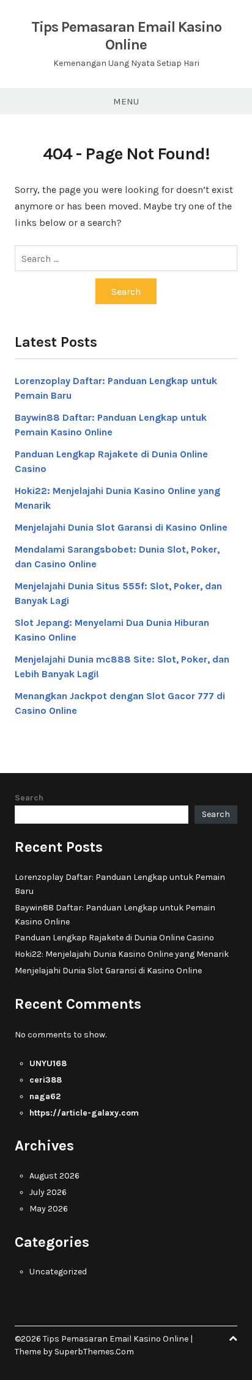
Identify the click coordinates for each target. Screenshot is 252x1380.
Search (29, 798)
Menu (126, 101)
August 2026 (54, 1176)
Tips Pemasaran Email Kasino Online (126, 35)
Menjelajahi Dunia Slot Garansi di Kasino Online (121, 527)
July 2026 (48, 1192)
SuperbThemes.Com (94, 1351)
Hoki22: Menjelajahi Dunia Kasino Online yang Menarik (122, 954)
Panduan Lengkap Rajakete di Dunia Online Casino (114, 937)
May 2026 (48, 1209)
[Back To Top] (233, 1338)
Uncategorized (58, 1271)
